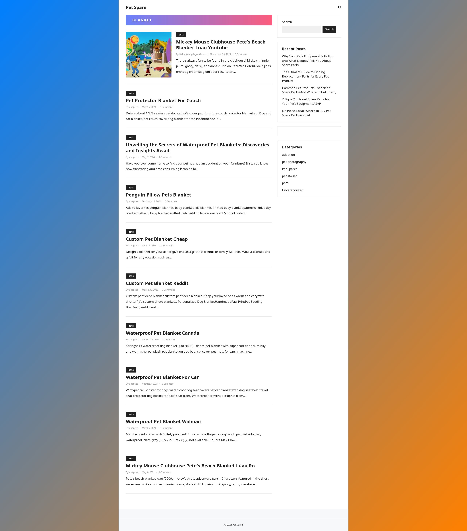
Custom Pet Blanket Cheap (157, 239)
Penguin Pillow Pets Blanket (158, 195)
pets (181, 34)
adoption (288, 154)
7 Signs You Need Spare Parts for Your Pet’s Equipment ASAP (305, 101)
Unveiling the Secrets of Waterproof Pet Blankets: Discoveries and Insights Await (197, 147)
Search (287, 22)
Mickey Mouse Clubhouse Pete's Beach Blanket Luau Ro (190, 465)
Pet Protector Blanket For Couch (163, 100)
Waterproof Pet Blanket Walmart (164, 421)
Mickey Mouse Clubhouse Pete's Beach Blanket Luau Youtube (221, 45)
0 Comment (241, 54)
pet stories (289, 176)
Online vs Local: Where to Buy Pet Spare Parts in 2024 (306, 113)
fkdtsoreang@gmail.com (192, 54)
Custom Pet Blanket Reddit (157, 283)
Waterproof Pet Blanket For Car (162, 377)
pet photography (294, 162)
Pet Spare (136, 7)
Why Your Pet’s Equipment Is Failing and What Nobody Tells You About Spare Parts (307, 60)
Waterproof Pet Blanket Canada (162, 333)
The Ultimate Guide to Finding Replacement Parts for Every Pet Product (305, 76)
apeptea (133, 107)
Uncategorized (292, 190)
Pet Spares (289, 169)
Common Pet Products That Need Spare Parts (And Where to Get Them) (309, 90)
